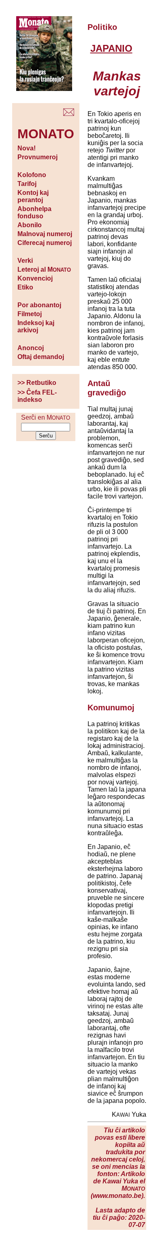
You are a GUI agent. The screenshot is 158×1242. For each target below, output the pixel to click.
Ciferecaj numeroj (44, 242)
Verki (25, 260)
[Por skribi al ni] (68, 113)
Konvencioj (35, 278)
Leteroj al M (44, 269)
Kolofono (31, 174)
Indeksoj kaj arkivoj (35, 326)
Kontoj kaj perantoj (33, 196)
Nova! (26, 148)
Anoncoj (30, 347)
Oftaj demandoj (40, 356)
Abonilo (29, 225)
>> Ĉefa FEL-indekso (37, 396)
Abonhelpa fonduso (34, 212)
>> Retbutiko (36, 382)
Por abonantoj (39, 305)
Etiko (25, 287)
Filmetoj (29, 313)
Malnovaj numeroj (44, 233)
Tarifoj (26, 183)
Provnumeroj (37, 157)
